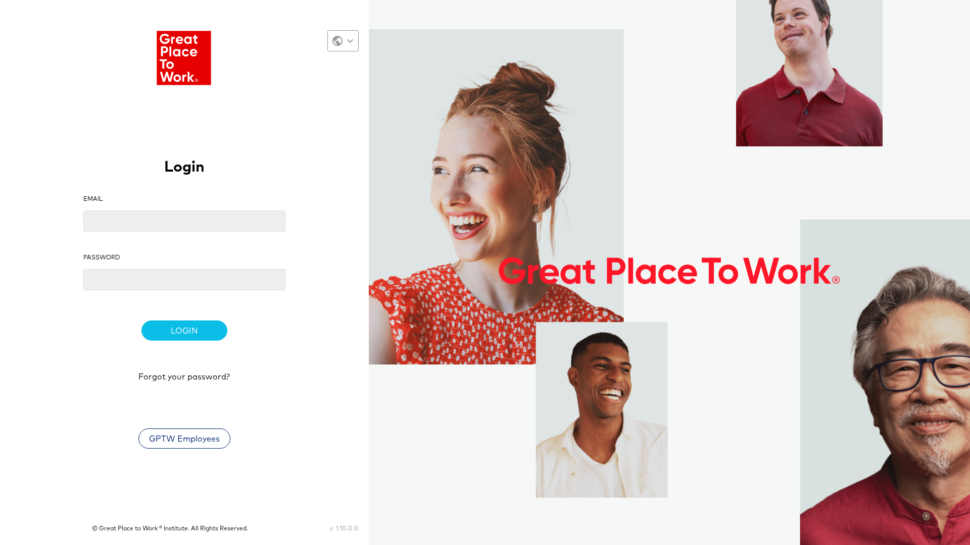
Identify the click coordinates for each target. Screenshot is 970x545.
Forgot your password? (184, 377)
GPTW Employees (184, 439)
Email (93, 199)
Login (184, 331)
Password (101, 258)
